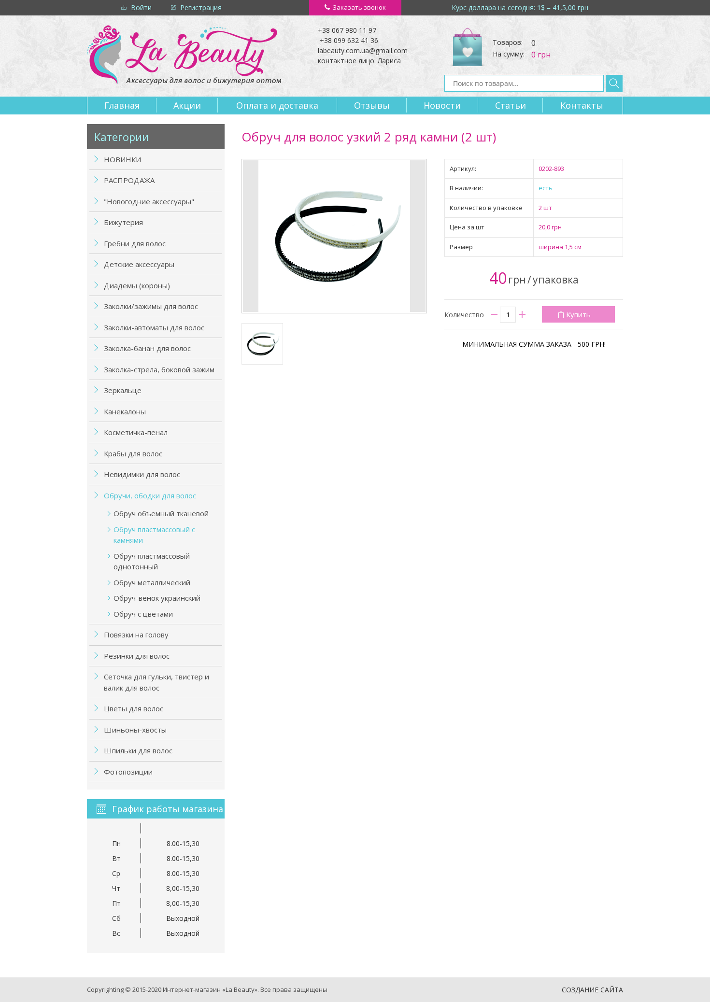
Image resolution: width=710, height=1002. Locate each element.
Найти (614, 83)
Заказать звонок (359, 7)
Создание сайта (592, 989)
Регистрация (201, 7)
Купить (578, 314)
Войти (141, 7)
